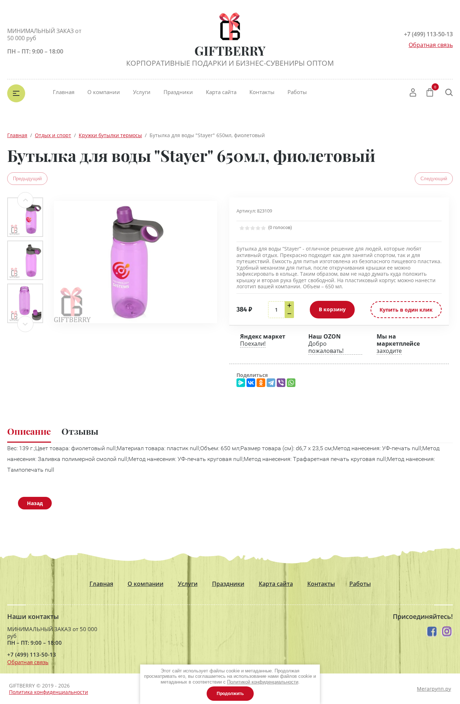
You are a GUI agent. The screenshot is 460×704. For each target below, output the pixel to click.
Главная (63, 91)
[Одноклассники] (261, 382)
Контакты (262, 91)
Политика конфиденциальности (48, 692)
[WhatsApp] (291, 382)
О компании (103, 91)
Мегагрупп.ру (434, 688)
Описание (29, 431)
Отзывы (79, 431)
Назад (35, 503)
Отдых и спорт (53, 135)
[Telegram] (271, 382)
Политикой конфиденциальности (262, 682)
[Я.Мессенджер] (240, 382)
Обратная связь (431, 45)
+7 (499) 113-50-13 (428, 34)
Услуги (142, 91)
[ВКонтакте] (251, 382)
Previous (25, 200)
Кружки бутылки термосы (110, 135)
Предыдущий (27, 178)
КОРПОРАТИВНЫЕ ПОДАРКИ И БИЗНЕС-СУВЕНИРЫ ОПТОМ (230, 63)
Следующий (433, 178)
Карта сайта (221, 91)
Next (25, 324)
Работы (297, 91)
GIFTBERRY (230, 50)
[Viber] (281, 382)
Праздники (178, 91)
